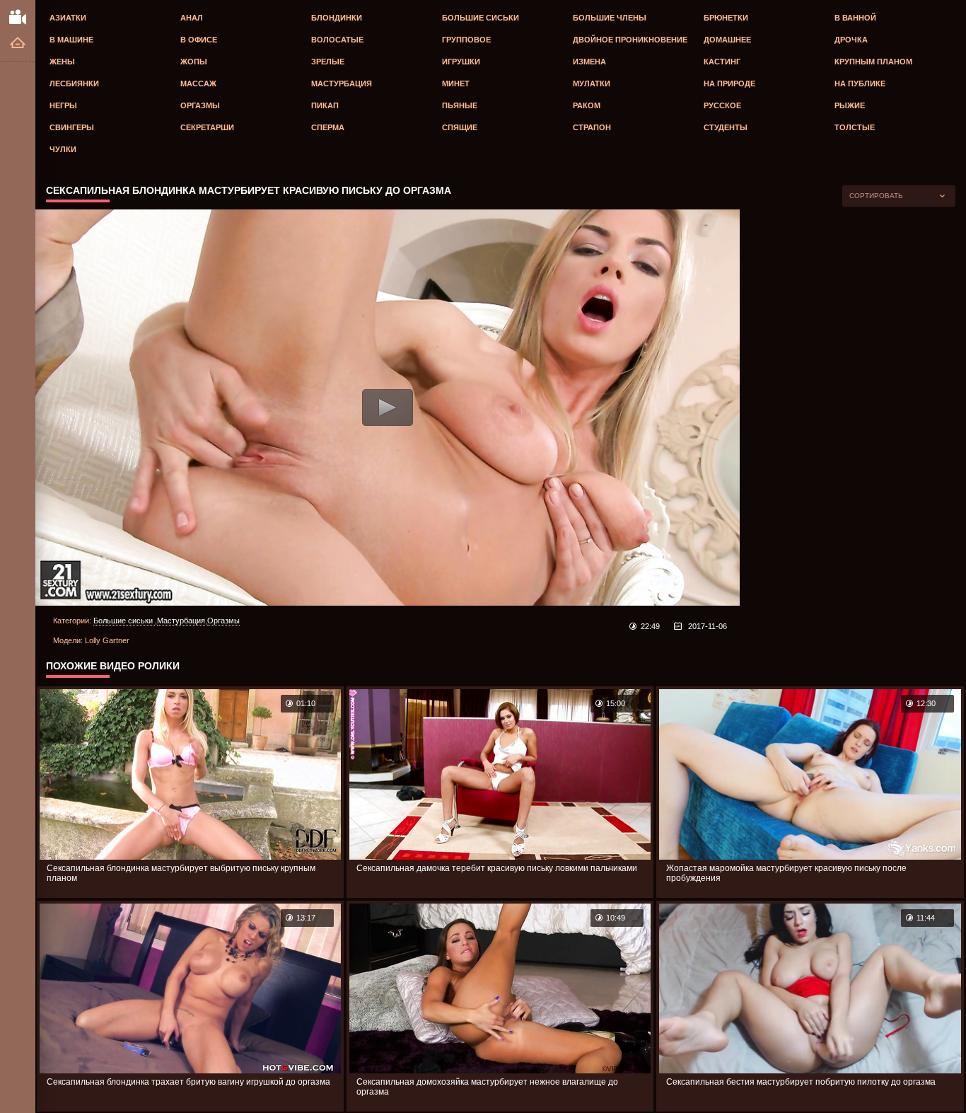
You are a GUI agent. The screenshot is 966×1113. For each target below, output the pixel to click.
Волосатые (337, 39)
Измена (589, 61)
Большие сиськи (480, 17)
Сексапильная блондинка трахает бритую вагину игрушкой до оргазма (188, 1082)
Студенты (725, 127)
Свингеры (72, 127)
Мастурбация (341, 83)
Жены (62, 61)
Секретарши (207, 127)
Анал (191, 17)
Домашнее (727, 39)
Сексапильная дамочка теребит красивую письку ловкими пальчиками (496, 868)
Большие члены (609, 17)
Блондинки (336, 17)
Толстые (854, 127)
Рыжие (849, 105)
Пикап (325, 105)
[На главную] (17, 43)
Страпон (592, 127)
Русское (722, 105)
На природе (729, 83)
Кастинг (722, 61)
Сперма (327, 127)
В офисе (198, 39)
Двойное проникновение (630, 39)
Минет (456, 83)
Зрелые (327, 61)
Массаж (198, 83)
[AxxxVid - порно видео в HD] (17, 16)
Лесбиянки (74, 83)
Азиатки (68, 17)
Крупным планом (873, 61)
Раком (586, 105)
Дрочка (851, 39)
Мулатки (591, 83)
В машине (71, 39)
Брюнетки (726, 17)
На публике (859, 83)
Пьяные (459, 105)
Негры (63, 105)
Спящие (459, 127)
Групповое (466, 39)
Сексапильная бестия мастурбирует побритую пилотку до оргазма (801, 1082)
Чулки (63, 149)
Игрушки (461, 61)
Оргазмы (200, 105)
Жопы (193, 61)
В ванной (855, 17)
